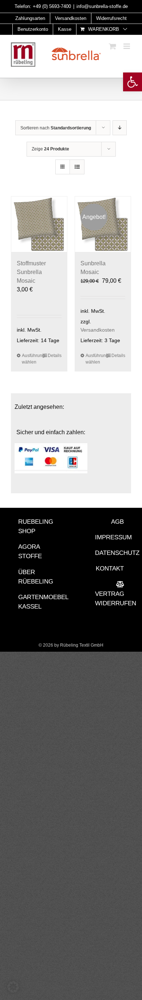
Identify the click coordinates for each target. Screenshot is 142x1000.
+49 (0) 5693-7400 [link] (52, 6)
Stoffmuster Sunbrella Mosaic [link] (31, 272)
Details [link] (55, 355)
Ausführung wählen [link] (30, 359)
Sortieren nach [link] (55, 127)
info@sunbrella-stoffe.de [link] (102, 6)
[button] (13, 987)
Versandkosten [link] (97, 330)
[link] (132, 81)
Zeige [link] (50, 149)
